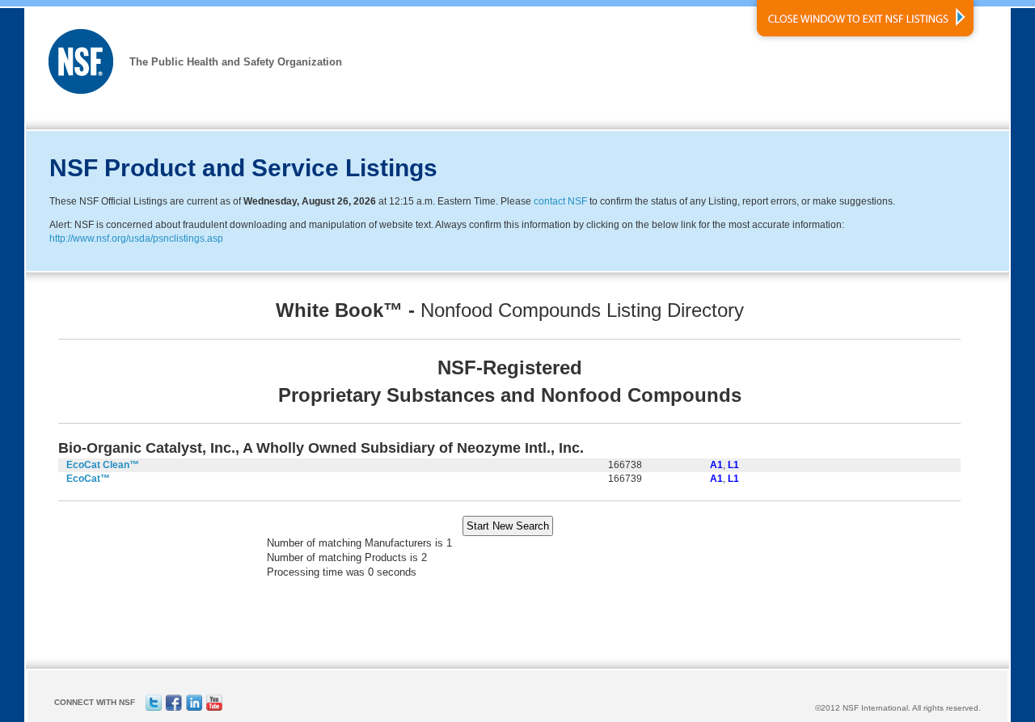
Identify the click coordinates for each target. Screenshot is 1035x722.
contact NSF (560, 201)
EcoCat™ (88, 478)
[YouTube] (214, 707)
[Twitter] (154, 707)
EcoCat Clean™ (102, 465)
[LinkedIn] (194, 707)
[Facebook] (174, 707)
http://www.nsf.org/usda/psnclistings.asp (136, 238)
